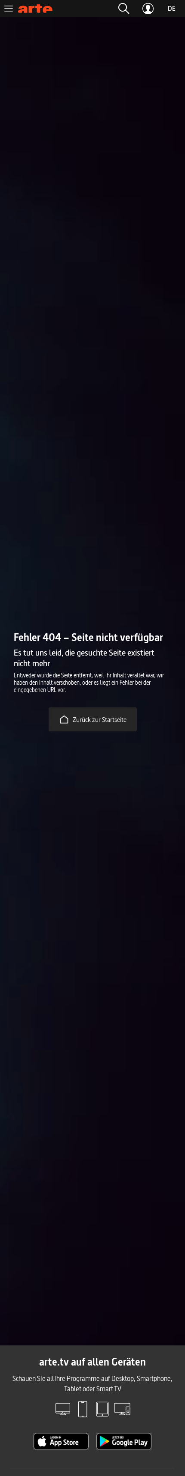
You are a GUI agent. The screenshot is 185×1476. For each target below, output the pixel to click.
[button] (124, 8)
